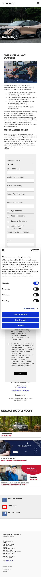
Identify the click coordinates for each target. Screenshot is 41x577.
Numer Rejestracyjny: (16, 194)
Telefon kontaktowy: (15, 177)
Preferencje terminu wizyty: (18, 232)
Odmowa (21, 325)
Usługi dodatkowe (7, 566)
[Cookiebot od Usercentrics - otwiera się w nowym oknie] (30, 250)
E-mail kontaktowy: (15, 186)
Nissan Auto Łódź (15, 499)
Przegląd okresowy (18, 216)
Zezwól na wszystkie (20, 314)
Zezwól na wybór (20, 320)
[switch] (36, 289)
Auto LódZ (12, 506)
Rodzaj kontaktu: (14, 160)
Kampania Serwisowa (19, 221)
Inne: (9, 241)
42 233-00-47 (9, 561)
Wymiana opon (16, 211)
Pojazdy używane (7, 569)
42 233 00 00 (21, 387)
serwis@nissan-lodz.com (20, 390)
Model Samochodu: (15, 202)
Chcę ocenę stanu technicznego (17, 227)
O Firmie (5, 571)
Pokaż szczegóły (29, 308)
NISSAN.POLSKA (14, 513)
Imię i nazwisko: (13, 169)
